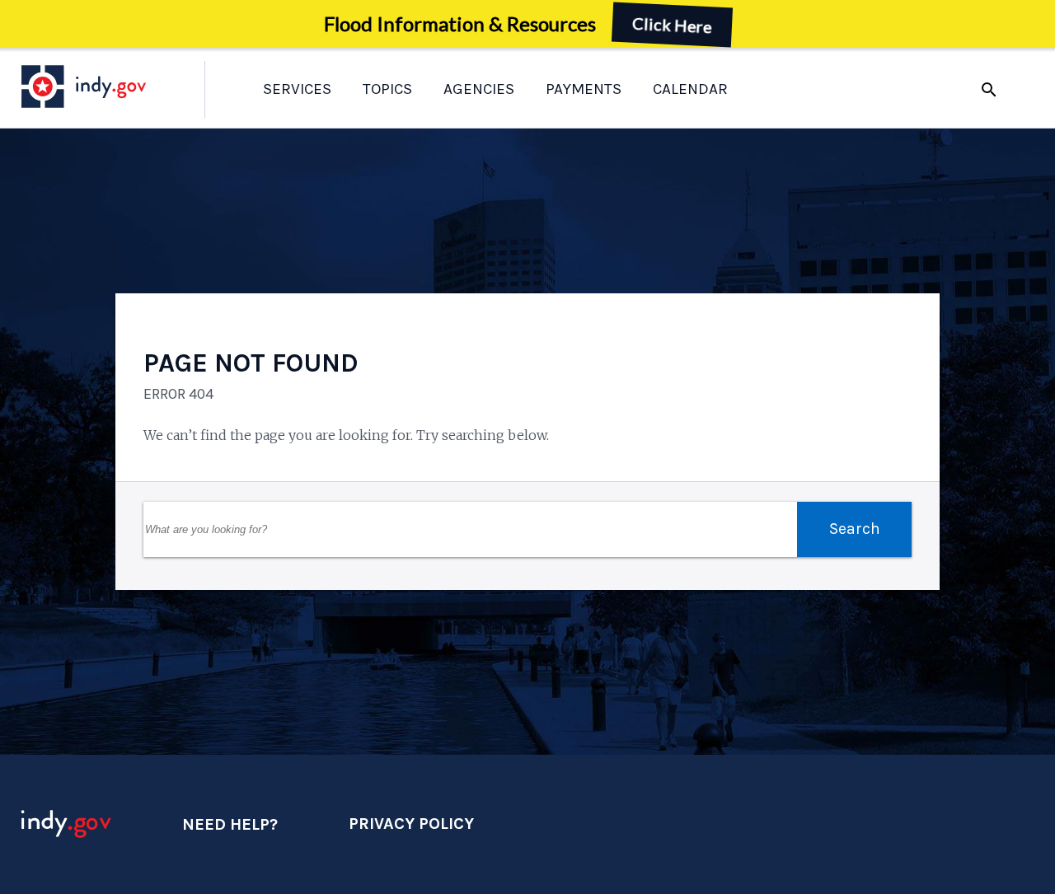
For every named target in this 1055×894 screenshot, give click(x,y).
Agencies (478, 89)
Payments (583, 89)
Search (854, 528)
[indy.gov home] (99, 86)
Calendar (690, 89)
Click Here (672, 24)
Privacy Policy (411, 823)
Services (297, 89)
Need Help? (230, 824)
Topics (387, 89)
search (989, 90)
